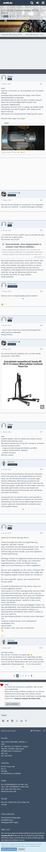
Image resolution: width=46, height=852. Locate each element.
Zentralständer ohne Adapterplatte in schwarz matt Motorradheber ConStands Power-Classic (23, 245)
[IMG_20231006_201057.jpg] (23, 385)
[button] (43, 3)
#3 (41, 230)
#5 (41, 325)
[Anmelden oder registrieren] (37, 3)
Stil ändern (37, 731)
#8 (41, 469)
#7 (41, 432)
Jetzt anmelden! (12, 704)
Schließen (21, 849)
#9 (41, 533)
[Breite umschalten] (44, 731)
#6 (41, 349)
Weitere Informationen (9, 849)
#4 (41, 291)
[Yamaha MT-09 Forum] (8, 3)
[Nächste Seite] (31, 675)
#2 (41, 200)
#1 (41, 84)
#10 (40, 648)
